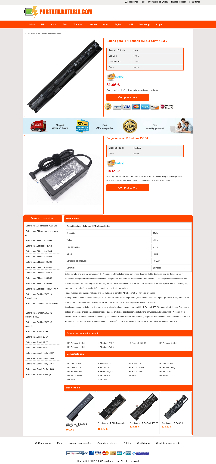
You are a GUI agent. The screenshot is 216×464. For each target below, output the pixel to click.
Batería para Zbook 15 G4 (37, 337)
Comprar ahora (127, 97)
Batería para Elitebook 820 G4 (39, 251)
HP (43, 24)
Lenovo (93, 24)
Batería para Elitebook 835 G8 (39, 262)
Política (127, 443)
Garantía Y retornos (107, 443)
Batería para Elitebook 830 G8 (39, 257)
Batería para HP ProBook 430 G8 (144, 423)
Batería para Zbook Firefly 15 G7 (40, 364)
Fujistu (118, 24)
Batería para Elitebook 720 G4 (39, 240)
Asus (54, 24)
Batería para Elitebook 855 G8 (39, 283)
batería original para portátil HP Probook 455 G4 (96, 274)
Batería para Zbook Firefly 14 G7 (40, 353)
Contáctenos (194, 2)
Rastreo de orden (178, 2)
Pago (143, 2)
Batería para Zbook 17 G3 (37, 342)
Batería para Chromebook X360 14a (41, 226)
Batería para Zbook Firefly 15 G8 (40, 369)
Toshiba (78, 24)
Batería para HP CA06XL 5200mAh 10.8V (76, 425)
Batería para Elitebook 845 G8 (39, 273)
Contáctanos (143, 443)
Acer (105, 24)
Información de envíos (80, 443)
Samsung (144, 24)
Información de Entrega (158, 2)
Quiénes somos (131, 2)
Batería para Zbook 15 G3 (37, 331)
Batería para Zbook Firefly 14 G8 (40, 358)
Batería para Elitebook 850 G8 (39, 278)
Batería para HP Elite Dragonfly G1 (111, 424)
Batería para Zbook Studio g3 (38, 374)
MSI (131, 24)
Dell (65, 24)
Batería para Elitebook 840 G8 (39, 267)
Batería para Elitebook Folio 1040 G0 (42, 289)
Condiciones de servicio (168, 443)
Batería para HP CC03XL (172, 423)
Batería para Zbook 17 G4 (37, 348)
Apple (159, 24)
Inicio (32, 24)
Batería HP (36, 33)
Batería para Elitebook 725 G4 (39, 246)
